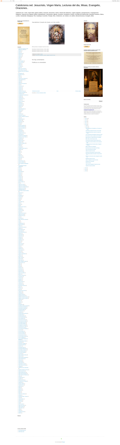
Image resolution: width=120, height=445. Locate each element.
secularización (20, 377)
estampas (20, 141)
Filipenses (20, 155)
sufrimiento (20, 382)
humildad (20, 179)
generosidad (20, 171)
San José (20, 329)
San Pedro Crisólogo (22, 343)
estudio (19, 145)
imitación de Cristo (21, 188)
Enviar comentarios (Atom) (41, 92)
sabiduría (20, 291)
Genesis (19, 172)
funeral (19, 170)
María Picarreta (21, 224)
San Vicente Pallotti (21, 352)
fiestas (19, 154)
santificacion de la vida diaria (23, 367)
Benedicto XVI (20, 74)
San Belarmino (21, 310)
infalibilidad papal (21, 189)
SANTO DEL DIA (21, 431)
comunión (20, 88)
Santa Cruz (20, 356)
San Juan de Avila (21, 333)
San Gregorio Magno (22, 323)
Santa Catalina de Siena (22, 354)
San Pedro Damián (21, 344)
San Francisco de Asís (22, 319)
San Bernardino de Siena (22, 313)
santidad (19, 366)
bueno (19, 77)
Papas (19, 263)
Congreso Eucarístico (22, 92)
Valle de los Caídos (21, 393)
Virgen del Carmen (21, 405)
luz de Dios (20, 218)
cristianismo (20, 105)
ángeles (19, 64)
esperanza (20, 139)
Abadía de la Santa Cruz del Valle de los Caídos (23, 49)
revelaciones (20, 284)
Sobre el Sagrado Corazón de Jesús (92, 159)
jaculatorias (41, 55)
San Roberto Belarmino (22, 348)
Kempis (19, 204)
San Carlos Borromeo (22, 317)
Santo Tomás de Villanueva (23, 374)
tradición (19, 388)
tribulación (20, 390)
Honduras (20, 176)
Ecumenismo (20, 131)
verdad (19, 397)
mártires (19, 225)
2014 (86, 169)
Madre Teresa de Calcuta (22, 219)
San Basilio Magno (21, 309)
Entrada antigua (78, 91)
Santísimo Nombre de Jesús (23, 369)
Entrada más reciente (36, 91)
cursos (19, 117)
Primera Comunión (21, 275)
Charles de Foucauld (22, 83)
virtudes (19, 410)
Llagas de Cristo (21, 214)
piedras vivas (20, 271)
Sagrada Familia (21, 294)
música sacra (20, 243)
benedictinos (20, 73)
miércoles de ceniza (21, 227)
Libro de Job (20, 210)
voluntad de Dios (21, 411)
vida (19, 402)
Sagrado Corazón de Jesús (51, 55)
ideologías (20, 180)
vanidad (19, 395)
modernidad (20, 234)
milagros (19, 228)
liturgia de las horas (21, 213)
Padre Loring (20, 257)
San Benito (20, 312)
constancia (20, 97)
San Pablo (20, 342)
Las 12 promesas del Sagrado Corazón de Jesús (94, 134)
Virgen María (20, 407)
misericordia (20, 230)
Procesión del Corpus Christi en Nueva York (93, 140)
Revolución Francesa (22, 285)
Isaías (19, 194)
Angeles (19, 63)
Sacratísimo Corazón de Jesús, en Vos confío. (93, 130)
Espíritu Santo (20, 140)
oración (19, 251)
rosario (19, 289)
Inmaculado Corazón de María (23, 190)
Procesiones (20, 276)
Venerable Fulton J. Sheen (22, 396)
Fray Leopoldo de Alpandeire (23, 163)
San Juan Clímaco (21, 332)
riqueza (19, 286)
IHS (19, 183)
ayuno (19, 67)
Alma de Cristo (88, 162)
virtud (19, 409)
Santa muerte (20, 362)
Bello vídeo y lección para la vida (91, 138)
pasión (19, 265)
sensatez (20, 378)
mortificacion (20, 239)
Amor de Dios (20, 62)
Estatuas (19, 144)
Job (19, 200)
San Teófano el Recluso (22, 349)
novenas (19, 247)
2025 (86, 118)
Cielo (19, 84)
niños (19, 246)
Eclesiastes (20, 130)
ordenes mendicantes (22, 253)
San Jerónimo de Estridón (22, 328)
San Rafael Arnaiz (21, 347)
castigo (19, 82)
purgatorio (20, 279)
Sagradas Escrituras (21, 295)
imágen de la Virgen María (22, 186)
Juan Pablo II (20, 201)
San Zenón (20, 353)
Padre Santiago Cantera (22, 261)
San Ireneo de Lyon (21, 327)
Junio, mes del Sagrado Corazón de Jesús (93, 164)
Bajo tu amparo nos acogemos (91, 146)
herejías (19, 174)
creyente (19, 102)
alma (19, 58)
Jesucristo (20, 196)
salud (19, 303)
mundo (19, 242)
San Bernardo (20, 314)
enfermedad (20, 134)
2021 (86, 122)
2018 (86, 124)
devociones (37, 55)
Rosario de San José (22, 290)
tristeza (19, 392)
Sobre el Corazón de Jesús (90, 150)
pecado (19, 266)
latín (19, 205)
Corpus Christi (20, 101)
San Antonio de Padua (22, 308)
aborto (19, 52)
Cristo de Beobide (21, 108)
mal (19, 220)
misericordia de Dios (21, 232)
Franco (19, 158)
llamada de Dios (21, 215)
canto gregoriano (21, 79)
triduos (19, 391)
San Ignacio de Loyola (22, 324)
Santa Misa (20, 361)
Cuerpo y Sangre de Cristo (23, 116)
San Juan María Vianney (22, 336)
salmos (19, 300)
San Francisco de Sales (22, 321)
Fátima (19, 152)
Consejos (20, 96)
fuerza (19, 169)
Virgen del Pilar (21, 406)
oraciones (44, 55)
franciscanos (20, 157)
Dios (19, 124)
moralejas (20, 238)
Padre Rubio (20, 260)
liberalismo (20, 209)
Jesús (19, 199)
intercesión (20, 192)
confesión (20, 89)
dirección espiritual (21, 125)
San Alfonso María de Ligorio (23, 305)
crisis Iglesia (20, 103)
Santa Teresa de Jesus (22, 365)
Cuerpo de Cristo (21, 115)
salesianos (20, 299)
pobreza (19, 274)
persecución (20, 270)
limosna (19, 211)
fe (18, 153)
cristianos (20, 106)
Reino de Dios (20, 281)
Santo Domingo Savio (22, 372)
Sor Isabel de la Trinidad (22, 381)
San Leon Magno (21, 337)
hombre (19, 175)
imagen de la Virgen (21, 185)
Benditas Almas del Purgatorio (23, 71)
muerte (19, 241)
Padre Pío (20, 258)
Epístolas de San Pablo (22, 136)
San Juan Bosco (21, 331)
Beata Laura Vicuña (21, 68)
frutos (19, 167)
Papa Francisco (21, 262)
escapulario (20, 138)
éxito (19, 150)
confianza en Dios (21, 91)
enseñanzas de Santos (22, 135)
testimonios (20, 386)
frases (19, 159)
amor (19, 59)
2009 (86, 170)
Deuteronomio (20, 119)
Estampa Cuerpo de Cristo (90, 158)
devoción (20, 120)
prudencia (20, 277)
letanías (19, 208)
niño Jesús (20, 244)
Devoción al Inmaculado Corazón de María (93, 152)
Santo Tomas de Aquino (22, 373)
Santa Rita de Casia (21, 363)
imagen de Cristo (21, 184)
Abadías (19, 50)
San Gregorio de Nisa (22, 322)
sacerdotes (20, 293)
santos (19, 376)
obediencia (20, 248)
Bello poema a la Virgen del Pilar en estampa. (93, 137)
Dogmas (19, 129)
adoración (20, 54)
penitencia (20, 267)
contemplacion (20, 98)
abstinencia (20, 53)
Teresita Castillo (21, 383)
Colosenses (20, 86)
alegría (19, 57)
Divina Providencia (21, 126)
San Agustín (20, 304)
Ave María (20, 66)
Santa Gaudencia (21, 358)
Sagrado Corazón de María (23, 298)
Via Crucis (20, 401)
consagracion (20, 93)
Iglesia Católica (21, 181)
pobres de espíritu (21, 272)
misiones (20, 233)
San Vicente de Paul (21, 351)
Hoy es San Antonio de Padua (91, 149)
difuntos (19, 122)
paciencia (20, 256)
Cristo (19, 107)
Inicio (57, 91)
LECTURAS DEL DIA (22, 430)
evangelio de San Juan (22, 148)
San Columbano (21, 318)
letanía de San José (21, 206)
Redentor (20, 280)
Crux (19, 112)
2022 (86, 121)
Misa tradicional (21, 229)
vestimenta (20, 400)
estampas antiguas (21, 143)
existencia (20, 149)
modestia (20, 237)
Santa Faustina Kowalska (22, 357)
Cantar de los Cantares (22, 78)
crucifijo (19, 111)
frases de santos (21, 162)
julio (86, 125)
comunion (20, 87)
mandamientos (21, 223)
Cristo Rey (20, 110)
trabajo (19, 387)
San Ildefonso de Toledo (22, 326)
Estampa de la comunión (90, 161)
